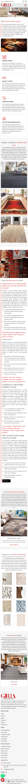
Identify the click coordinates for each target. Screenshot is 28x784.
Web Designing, (19, 781)
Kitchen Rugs (4, 736)
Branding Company (17, 783)
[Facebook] (23, 1)
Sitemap (3, 722)
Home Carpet (4, 753)
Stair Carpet (4, 757)
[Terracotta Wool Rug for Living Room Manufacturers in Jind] (21, 620)
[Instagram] (26, 1)
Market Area (4, 724)
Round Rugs (4, 741)
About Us (3, 716)
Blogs (2, 718)
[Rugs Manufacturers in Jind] (14, 202)
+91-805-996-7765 (9, 1)
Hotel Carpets (4, 755)
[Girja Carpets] (6, 5)
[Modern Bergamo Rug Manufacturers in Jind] (21, 579)
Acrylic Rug (4, 732)
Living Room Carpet (6, 746)
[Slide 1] (12, 15)
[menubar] (25, 5)
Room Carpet (4, 751)
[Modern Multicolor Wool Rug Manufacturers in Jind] (7, 592)
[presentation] (1, 528)
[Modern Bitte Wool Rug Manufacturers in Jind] (7, 579)
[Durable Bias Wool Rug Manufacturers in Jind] (21, 592)
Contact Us (3, 720)
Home (2, 713)
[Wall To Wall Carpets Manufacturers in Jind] (14, 175)
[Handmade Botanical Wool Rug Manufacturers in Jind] (7, 620)
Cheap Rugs (4, 738)
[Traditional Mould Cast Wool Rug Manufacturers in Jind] (7, 606)
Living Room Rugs (5, 734)
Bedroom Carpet (5, 748)
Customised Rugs (5, 730)
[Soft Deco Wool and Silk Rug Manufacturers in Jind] (21, 606)
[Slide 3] (15, 15)
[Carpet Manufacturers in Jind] (14, 229)
